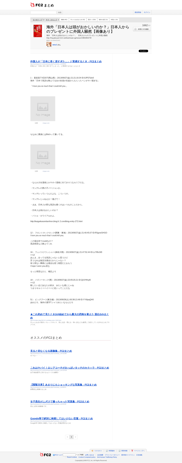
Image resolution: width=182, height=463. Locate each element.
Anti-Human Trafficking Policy (107, 457)
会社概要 (100, 455)
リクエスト (98, 451)
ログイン (147, 12)
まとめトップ (37, 20)
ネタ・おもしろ (51, 20)
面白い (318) (92, 19)
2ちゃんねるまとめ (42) (77, 19)
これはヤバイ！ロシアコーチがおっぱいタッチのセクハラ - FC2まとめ (69, 367)
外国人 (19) (114, 19)
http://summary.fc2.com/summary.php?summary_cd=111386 (48, 353)
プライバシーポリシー (112, 455)
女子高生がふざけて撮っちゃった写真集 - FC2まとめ (59, 401)
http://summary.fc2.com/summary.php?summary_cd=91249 (48, 404)
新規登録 (138, 12)
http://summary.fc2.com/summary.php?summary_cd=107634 (48, 370)
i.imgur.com (46, 123)
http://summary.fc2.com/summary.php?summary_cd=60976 (48, 387)
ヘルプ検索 (79, 454)
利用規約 (112, 451)
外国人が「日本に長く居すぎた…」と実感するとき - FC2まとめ (66, 61)
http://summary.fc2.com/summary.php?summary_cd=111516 (48, 421)
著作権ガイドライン (128, 455)
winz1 (54, 45)
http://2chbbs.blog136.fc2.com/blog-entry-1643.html (45, 320)
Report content (72, 457)
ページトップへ (139, 451)
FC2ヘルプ (58, 455)
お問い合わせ (89, 455)
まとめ (49, 5)
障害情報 (124, 451)
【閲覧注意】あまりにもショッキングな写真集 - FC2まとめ (63, 384)
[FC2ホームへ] (45, 455)
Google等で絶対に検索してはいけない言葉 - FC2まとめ (61, 418)
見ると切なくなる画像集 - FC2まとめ (51, 351)
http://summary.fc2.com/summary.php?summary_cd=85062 (48, 64)
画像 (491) (64, 19)
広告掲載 (139, 455)
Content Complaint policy (86, 457)
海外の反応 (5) (103, 19)
